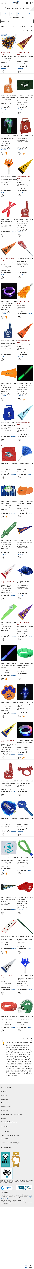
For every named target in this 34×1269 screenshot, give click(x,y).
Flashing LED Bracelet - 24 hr (8, 1019)
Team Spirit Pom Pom (23, 261)
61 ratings (3, 109)
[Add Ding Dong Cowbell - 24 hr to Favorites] (3, 440)
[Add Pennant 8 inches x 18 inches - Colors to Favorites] (3, 278)
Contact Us (4, 1099)
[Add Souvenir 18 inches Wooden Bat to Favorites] (19, 952)
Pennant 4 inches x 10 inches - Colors (25, 181)
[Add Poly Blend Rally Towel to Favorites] (3, 874)
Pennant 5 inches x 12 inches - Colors (25, 57)
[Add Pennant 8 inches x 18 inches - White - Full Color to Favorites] (19, 639)
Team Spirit (5, 14)
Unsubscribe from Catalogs (9, 1122)
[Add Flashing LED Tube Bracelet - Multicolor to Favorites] (19, 757)
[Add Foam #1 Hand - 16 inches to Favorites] (3, 112)
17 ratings (3, 396)
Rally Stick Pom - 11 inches (8, 821)
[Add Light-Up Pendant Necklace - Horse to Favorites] (19, 716)
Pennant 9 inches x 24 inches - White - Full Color (25, 427)
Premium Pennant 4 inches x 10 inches (8, 900)
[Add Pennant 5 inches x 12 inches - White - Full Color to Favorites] (3, 599)
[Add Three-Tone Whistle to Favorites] (3, 952)
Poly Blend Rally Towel (7, 860)
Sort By (15, 26)
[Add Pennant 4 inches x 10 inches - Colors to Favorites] (19, 196)
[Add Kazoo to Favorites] (3, 639)
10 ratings (3, 554)
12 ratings (20, 595)
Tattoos (13, 14)
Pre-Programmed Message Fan (8, 139)
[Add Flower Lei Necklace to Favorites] (19, 874)
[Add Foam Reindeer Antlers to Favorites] (19, 795)
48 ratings (20, 192)
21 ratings (20, 356)
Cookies (3, 1118)
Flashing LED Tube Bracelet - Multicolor (25, 743)
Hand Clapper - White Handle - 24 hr (25, 978)
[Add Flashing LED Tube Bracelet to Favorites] (3, 317)
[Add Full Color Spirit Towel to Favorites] (3, 477)
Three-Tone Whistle (6, 939)
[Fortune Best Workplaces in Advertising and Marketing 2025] (5, 1160)
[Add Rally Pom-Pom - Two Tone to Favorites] (3, 71)
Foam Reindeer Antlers (23, 783)
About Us (4, 1091)
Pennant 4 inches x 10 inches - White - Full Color (8, 744)
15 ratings (3, 314)
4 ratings (30, 437)
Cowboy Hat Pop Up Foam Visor (24, 504)
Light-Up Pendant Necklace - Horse (25, 705)
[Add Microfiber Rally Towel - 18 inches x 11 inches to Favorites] (19, 112)
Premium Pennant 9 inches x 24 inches (25, 543)
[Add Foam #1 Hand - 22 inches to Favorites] (3, 360)
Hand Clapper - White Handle (9, 179)
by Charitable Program (11, 1143)
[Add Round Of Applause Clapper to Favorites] (19, 834)
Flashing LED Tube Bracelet (8, 303)
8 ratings (30, 314)
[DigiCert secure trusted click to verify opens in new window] (7, 1188)
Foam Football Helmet (23, 1019)
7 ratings (30, 513)
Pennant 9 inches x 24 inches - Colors (25, 345)
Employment (5, 1103)
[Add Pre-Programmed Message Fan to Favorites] (3, 153)
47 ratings (3, 150)
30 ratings (20, 274)
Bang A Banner (5, 503)
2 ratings (29, 1027)
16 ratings (3, 356)
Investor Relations (6, 1107)
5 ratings (13, 910)
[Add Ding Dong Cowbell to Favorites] (19, 153)
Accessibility (4, 1095)
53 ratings (3, 274)
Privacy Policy (5, 1111)
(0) (31, 3)
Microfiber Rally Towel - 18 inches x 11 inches (24, 98)
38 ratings (20, 109)
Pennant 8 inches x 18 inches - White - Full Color (25, 627)
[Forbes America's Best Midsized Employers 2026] (7, 1174)
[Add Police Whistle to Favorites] (19, 913)
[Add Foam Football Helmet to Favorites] (19, 1031)
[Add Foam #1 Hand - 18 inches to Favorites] (19, 235)
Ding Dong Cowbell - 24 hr (8, 425)
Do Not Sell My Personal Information (12, 1114)
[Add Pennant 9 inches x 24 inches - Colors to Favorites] (19, 360)
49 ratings (3, 68)
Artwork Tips (5, 1139)
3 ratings (30, 636)
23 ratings (20, 910)
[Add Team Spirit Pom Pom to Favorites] (19, 278)
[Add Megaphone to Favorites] (3, 399)
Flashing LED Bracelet (23, 665)
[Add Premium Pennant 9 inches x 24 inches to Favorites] (19, 557)
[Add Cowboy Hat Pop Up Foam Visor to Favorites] (19, 517)
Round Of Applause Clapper (24, 821)
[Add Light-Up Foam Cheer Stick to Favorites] (19, 399)
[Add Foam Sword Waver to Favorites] (3, 557)
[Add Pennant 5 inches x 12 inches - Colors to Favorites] (19, 71)
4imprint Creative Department (10, 1135)
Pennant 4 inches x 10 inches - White (8, 980)
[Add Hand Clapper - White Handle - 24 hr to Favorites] (19, 993)
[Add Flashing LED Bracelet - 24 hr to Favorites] (3, 1031)
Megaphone (4, 385)
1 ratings (29, 474)
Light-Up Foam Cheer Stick (24, 385)
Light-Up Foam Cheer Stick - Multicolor (8, 666)
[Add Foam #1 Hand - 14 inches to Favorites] (3, 795)
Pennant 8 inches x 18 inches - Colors (8, 263)
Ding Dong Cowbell (22, 138)
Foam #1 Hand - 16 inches (8, 97)
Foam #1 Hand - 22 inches (8, 343)
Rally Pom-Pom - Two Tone (8, 56)
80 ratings (20, 68)
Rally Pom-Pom (21, 305)
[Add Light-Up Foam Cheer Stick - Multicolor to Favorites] (3, 679)
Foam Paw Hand (5, 705)
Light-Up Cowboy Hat (23, 585)
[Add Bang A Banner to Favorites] (3, 517)
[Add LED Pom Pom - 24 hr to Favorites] (19, 477)
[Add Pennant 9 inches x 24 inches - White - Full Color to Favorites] (19, 440)
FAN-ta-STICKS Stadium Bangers (7, 222)
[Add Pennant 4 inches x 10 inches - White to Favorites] (3, 993)
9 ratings (13, 474)
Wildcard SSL (4, 1192)
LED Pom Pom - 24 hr (23, 466)
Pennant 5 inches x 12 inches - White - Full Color (8, 586)
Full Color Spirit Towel (7, 466)
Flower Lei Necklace (22, 860)
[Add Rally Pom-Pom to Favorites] (19, 317)
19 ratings (20, 554)
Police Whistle (21, 899)
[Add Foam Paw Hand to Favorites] (3, 716)
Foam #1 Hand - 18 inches (24, 222)
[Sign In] (27, 3)
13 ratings (20, 396)
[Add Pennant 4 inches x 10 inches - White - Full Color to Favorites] (3, 757)
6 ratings (13, 437)
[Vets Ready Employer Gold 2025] (16, 1160)
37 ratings (20, 150)
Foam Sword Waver (6, 542)
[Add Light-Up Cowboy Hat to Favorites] (19, 599)
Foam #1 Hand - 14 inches (8, 783)
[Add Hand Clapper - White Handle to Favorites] (3, 196)
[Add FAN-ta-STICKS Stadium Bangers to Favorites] (3, 235)
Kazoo (2, 624)
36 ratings (20, 232)
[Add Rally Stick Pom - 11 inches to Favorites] (3, 834)
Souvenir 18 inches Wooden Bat (24, 939)
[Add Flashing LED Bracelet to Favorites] (19, 679)
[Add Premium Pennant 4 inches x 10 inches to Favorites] (3, 913)
